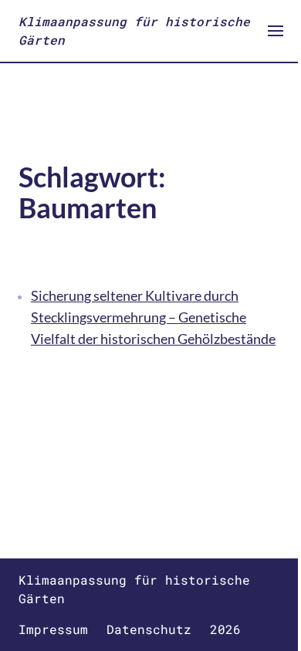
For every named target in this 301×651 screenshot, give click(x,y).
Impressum (53, 629)
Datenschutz (149, 629)
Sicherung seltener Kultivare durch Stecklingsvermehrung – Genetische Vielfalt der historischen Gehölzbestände (153, 317)
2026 (225, 629)
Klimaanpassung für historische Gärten (134, 30)
